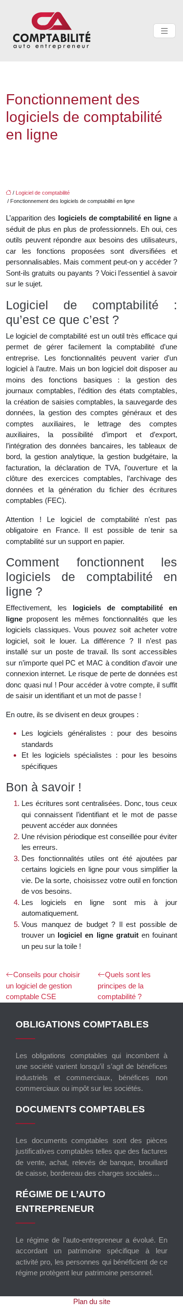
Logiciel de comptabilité (43, 193)
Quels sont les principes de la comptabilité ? (124, 985)
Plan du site (91, 1301)
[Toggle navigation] (164, 31)
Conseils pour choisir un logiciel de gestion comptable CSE (43, 985)
